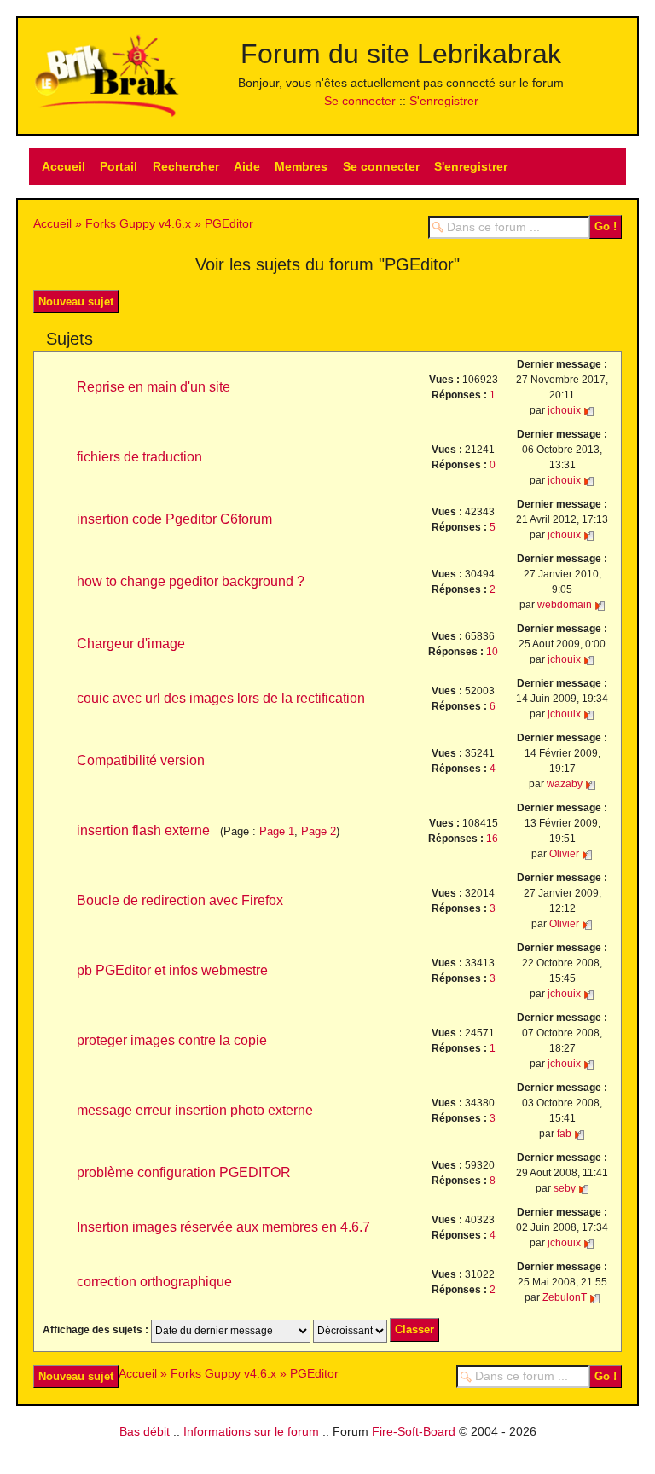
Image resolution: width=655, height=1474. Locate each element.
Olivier (564, 854)
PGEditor (229, 223)
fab (564, 1134)
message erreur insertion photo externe (195, 1110)
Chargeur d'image (131, 643)
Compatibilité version (141, 760)
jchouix (564, 410)
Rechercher (186, 166)
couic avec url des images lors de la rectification (221, 698)
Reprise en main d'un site (153, 387)
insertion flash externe (143, 830)
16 (492, 838)
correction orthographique (154, 1281)
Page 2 (318, 831)
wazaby (565, 784)
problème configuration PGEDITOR (184, 1172)
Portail (118, 166)
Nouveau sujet (75, 301)
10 (492, 652)
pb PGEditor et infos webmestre (172, 970)
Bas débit (144, 1431)
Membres (301, 166)
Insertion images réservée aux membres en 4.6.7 (223, 1227)
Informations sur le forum (251, 1431)
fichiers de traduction (139, 457)
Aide (247, 166)
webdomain (564, 605)
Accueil (63, 166)
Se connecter (360, 100)
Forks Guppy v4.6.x (138, 223)
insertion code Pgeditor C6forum (174, 519)
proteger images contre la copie (172, 1040)
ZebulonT (564, 1297)
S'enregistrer (443, 100)
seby (565, 1188)
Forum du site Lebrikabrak (401, 53)
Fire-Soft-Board (413, 1431)
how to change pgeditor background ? (190, 581)
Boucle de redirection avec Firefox (180, 900)
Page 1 (276, 831)
